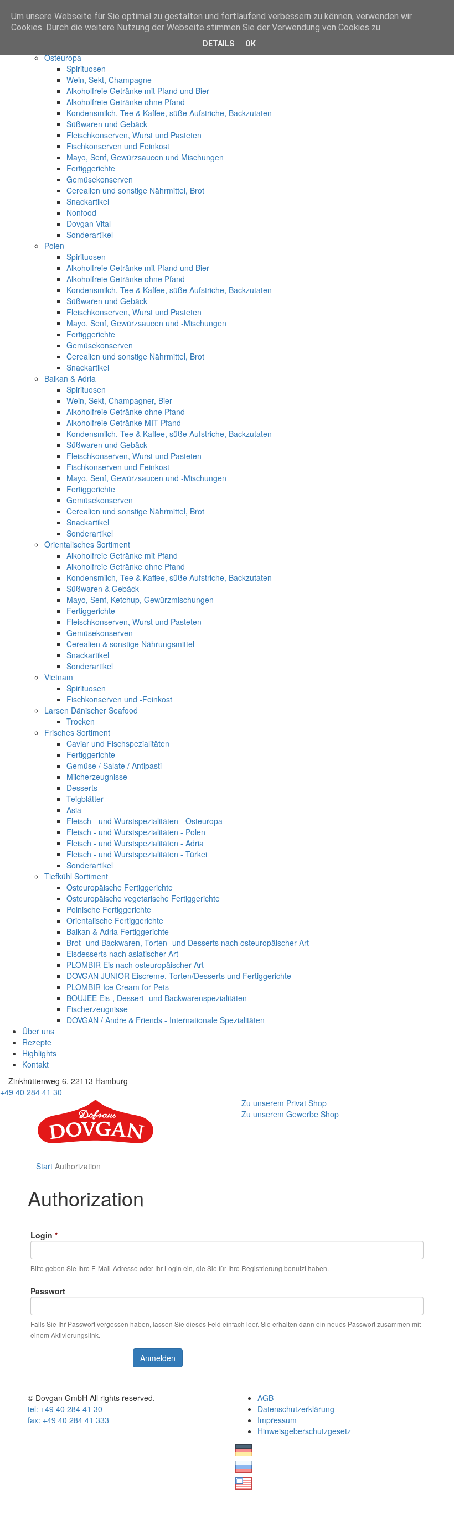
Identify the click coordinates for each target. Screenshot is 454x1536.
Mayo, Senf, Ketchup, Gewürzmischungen (140, 599)
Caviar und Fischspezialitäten (117, 743)
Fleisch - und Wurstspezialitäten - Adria (135, 842)
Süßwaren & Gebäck (102, 588)
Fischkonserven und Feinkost (117, 146)
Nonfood (81, 212)
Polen (54, 245)
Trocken (80, 721)
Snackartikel (87, 201)
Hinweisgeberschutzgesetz (304, 1430)
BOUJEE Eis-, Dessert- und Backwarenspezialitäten (156, 997)
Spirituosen (86, 68)
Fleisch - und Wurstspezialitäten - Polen (135, 831)
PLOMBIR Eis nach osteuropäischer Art (135, 964)
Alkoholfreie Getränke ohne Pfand (125, 101)
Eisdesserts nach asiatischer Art (122, 953)
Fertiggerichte (90, 168)
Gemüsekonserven (99, 179)
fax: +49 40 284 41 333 (68, 1419)
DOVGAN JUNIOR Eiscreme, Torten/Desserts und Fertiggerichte (178, 975)
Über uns (38, 1031)
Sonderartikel (89, 234)
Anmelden (158, 1357)
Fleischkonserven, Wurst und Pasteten (134, 134)
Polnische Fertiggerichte (108, 909)
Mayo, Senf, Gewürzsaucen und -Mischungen (146, 323)
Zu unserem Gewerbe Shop (290, 1114)
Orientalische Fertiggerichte (114, 920)
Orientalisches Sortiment (87, 544)
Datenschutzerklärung (295, 1408)
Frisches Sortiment (77, 732)
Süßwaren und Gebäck (106, 123)
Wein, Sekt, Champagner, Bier (119, 400)
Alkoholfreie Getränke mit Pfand (122, 555)
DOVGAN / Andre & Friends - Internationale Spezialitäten (165, 1019)
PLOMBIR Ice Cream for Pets (117, 986)
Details (218, 43)
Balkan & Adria (70, 378)
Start (44, 1165)
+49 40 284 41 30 (31, 1091)
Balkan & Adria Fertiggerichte (117, 931)
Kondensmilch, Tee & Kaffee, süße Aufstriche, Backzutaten (169, 112)
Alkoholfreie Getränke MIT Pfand (123, 422)
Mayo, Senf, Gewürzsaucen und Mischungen (145, 157)
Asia (73, 809)
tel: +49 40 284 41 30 (65, 1408)
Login (44, 1235)
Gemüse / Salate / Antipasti (114, 765)
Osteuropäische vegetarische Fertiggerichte (143, 898)
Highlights (39, 1053)
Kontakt (35, 1064)
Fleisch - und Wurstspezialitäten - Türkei (136, 854)
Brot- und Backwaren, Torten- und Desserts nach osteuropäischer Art (187, 942)
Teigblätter (85, 798)
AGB (265, 1397)
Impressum (277, 1419)
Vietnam (58, 677)
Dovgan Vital (88, 223)
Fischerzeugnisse (97, 1008)
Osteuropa (62, 57)
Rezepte (36, 1042)
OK (250, 43)
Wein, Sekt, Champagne (109, 79)
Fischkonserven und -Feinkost (119, 699)
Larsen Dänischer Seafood (91, 710)
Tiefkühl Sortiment (76, 876)
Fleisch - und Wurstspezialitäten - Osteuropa (144, 820)
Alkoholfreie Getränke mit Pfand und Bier (137, 90)
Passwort (47, 1291)
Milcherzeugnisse (96, 776)
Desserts (81, 787)
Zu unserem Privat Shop (284, 1102)
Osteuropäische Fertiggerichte (119, 887)
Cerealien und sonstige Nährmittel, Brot (135, 190)
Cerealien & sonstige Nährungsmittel (130, 643)
